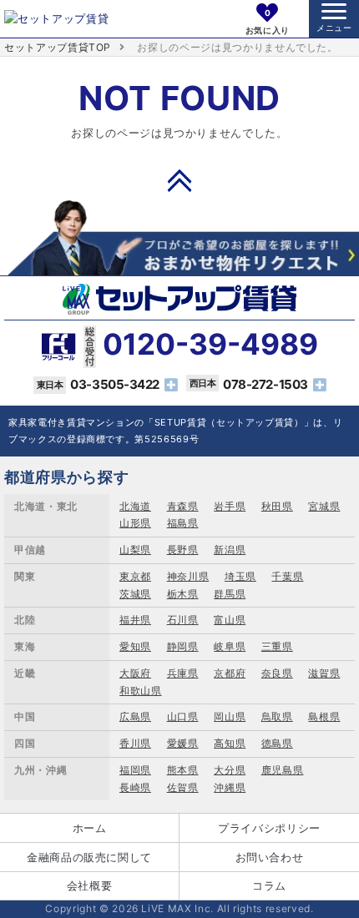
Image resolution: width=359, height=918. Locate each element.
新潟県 (229, 549)
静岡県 (183, 646)
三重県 (277, 646)
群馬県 (229, 594)
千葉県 (287, 576)
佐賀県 (183, 787)
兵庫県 (183, 673)
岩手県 (229, 506)
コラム (269, 885)
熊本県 (183, 770)
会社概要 (90, 885)
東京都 (135, 576)
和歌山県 (140, 690)
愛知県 (135, 646)
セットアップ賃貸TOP (57, 47)
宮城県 (324, 506)
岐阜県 (229, 646)
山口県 (183, 716)
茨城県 (135, 594)
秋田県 (277, 506)
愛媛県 (183, 743)
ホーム (90, 828)
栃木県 (183, 594)
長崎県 (135, 787)
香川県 (135, 743)
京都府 (229, 673)
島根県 (324, 716)
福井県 (135, 619)
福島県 (183, 523)
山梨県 (135, 549)
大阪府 (135, 673)
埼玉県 (240, 576)
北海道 (135, 506)
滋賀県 (324, 673)
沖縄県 (229, 787)
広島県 (135, 716)
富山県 (229, 619)
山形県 (135, 523)
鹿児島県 (282, 770)
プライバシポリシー (269, 828)
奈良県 (277, 673)
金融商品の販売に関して (89, 857)
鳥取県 (277, 716)
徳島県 (277, 743)
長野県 (183, 549)
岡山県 (229, 716)
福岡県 (135, 770)
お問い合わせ (269, 857)
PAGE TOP (179, 180)
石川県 (183, 619)
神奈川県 (188, 576)
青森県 (183, 506)
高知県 (229, 743)
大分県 (229, 770)
